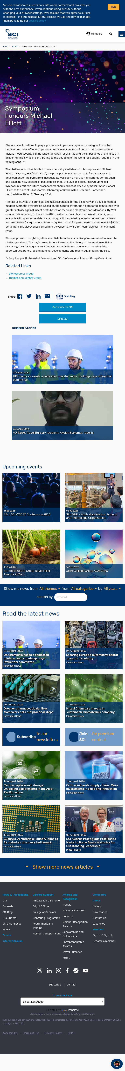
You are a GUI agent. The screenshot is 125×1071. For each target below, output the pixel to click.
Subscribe (55, 984)
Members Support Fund (47, 933)
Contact (71, 984)
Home (4, 46)
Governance (100, 912)
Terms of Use (31, 1033)
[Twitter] (39, 971)
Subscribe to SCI (62, 307)
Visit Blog (69, 296)
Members (96, 34)
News (14, 46)
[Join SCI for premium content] (74, 737)
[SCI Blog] (76, 970)
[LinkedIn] (49, 970)
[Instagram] (58, 970)
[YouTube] (85, 970)
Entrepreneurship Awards (73, 944)
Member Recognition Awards (75, 924)
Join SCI (62, 319)
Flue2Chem (9, 918)
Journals (7, 906)
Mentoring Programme (46, 918)
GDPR (71, 1033)
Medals (66, 904)
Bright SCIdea (41, 906)
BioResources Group (21, 273)
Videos (6, 929)
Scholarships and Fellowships (73, 934)
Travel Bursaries (72, 952)
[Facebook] (67, 970)
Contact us (99, 918)
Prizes (66, 957)
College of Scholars (44, 912)
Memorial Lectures (73, 910)
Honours (67, 916)
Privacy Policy (53, 1033)
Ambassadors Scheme (46, 900)
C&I (4, 900)
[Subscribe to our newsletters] (11, 737)
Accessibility (10, 1033)
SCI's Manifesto (11, 923)
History (97, 906)
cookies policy (37, 21)
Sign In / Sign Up (103, 935)
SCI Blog (7, 912)
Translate (73, 1010)
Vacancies (99, 923)
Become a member (104, 941)
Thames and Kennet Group (25, 278)
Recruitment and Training (43, 925)
